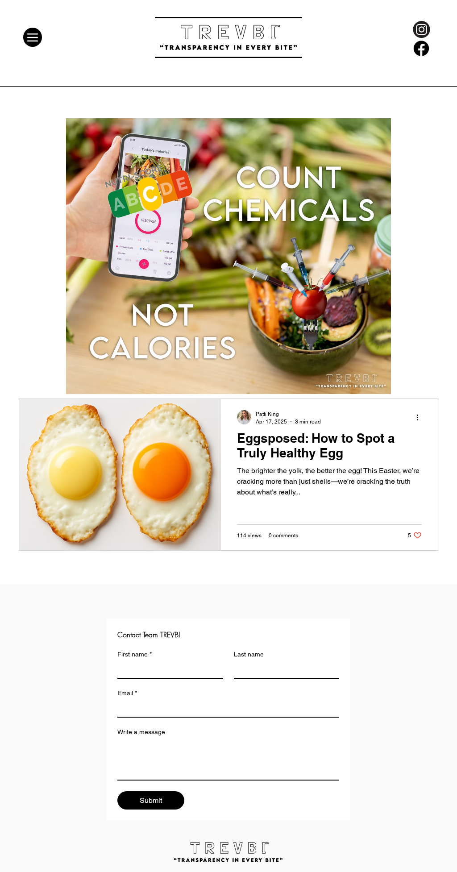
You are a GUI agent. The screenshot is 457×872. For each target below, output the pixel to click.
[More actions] (420, 417)
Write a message (141, 731)
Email (127, 693)
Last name (249, 654)
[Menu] (32, 37)
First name (134, 654)
